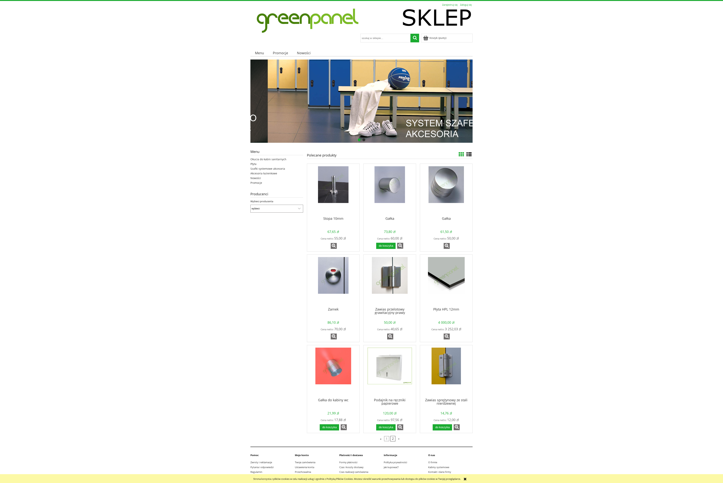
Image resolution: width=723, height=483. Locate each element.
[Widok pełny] (469, 154)
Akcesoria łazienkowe (263, 173)
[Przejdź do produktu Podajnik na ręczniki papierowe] (389, 371)
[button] (334, 246)
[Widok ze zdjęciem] (461, 154)
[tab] (359, 139)
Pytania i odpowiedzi (262, 467)
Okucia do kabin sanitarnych (268, 159)
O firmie (432, 462)
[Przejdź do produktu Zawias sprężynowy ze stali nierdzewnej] (446, 371)
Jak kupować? (391, 467)
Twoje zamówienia (305, 462)
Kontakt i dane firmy (439, 472)
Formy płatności (348, 462)
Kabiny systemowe (438, 467)
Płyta (253, 164)
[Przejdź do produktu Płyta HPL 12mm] (446, 280)
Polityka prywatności (395, 462)
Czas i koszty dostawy (351, 467)
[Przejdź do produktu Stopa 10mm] (333, 189)
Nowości (255, 178)
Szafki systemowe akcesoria (267, 168)
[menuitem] (259, 53)
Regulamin (256, 472)
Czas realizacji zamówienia (353, 472)
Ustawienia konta (304, 467)
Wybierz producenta (261, 201)
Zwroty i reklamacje (261, 462)
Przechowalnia (303, 472)
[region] (361, 101)
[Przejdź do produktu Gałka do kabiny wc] (333, 371)
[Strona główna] (361, 20)
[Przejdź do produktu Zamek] (333, 280)
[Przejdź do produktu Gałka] (389, 189)
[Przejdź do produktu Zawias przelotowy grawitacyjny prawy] (389, 280)
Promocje (256, 183)
